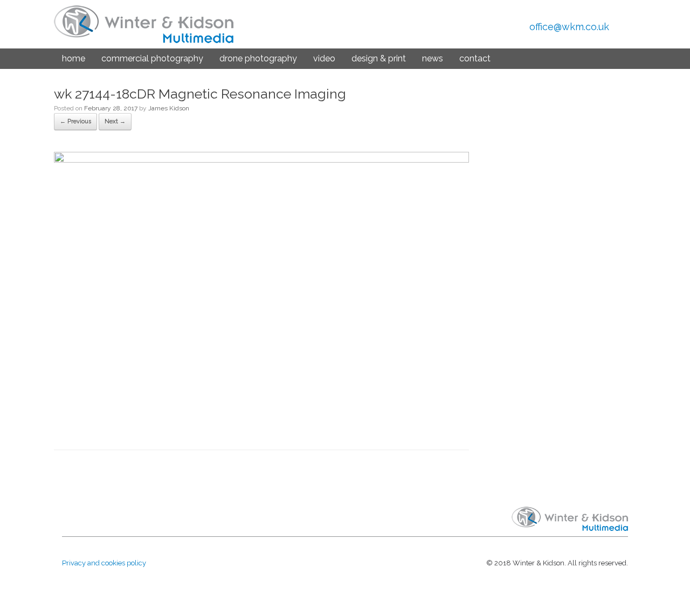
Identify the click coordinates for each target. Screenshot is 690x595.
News (432, 58)
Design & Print (378, 58)
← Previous (75, 121)
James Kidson (168, 108)
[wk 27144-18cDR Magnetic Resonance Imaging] (261, 160)
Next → (115, 121)
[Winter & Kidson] (143, 24)
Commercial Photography (152, 58)
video (324, 58)
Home (73, 58)
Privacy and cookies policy (104, 563)
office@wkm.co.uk (569, 26)
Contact (475, 58)
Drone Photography (258, 58)
